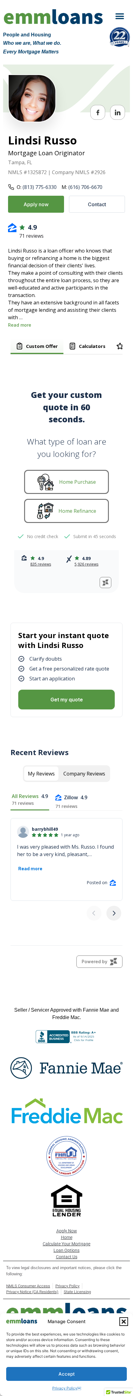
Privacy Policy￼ (66, 1388)
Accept (66, 1374)
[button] (124, 1322)
